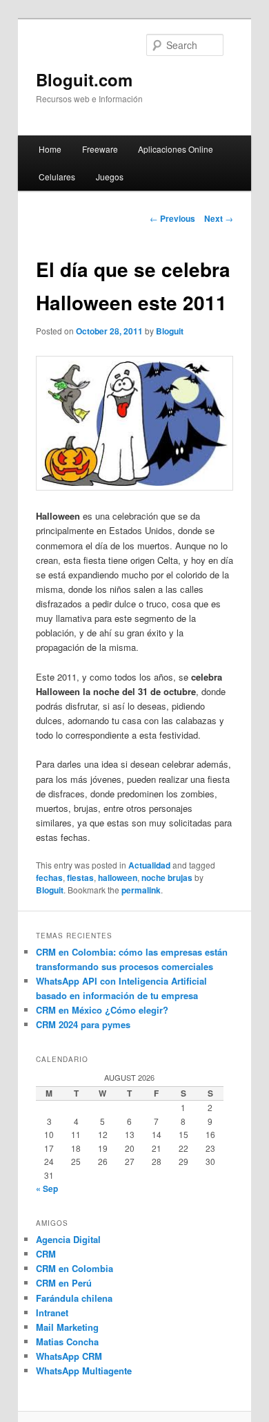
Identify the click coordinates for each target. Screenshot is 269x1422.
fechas (49, 877)
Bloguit (169, 331)
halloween (117, 877)
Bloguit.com (84, 79)
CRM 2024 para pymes (83, 1024)
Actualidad (149, 865)
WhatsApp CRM (69, 1356)
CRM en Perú (64, 1282)
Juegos (109, 176)
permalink (141, 890)
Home (50, 149)
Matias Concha (67, 1341)
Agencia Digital (68, 1239)
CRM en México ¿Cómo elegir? (102, 1009)
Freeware (100, 149)
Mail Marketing (67, 1327)
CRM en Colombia (74, 1268)
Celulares (57, 176)
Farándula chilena (74, 1298)
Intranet (52, 1312)
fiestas (80, 877)
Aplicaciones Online (175, 149)
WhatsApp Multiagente (84, 1370)
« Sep (47, 1188)
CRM (46, 1253)
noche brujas (166, 877)
